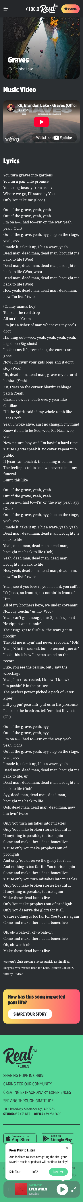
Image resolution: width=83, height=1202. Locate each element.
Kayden (34, 1194)
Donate (72, 8)
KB (10, 68)
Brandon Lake (23, 68)
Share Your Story (30, 1014)
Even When (38, 1189)
